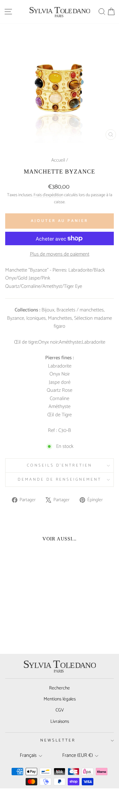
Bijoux (47, 310)
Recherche (59, 688)
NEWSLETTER (58, 740)
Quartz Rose (59, 390)
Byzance (15, 318)
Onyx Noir (59, 374)
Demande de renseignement (59, 479)
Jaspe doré (59, 382)
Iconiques (36, 318)
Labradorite (59, 366)
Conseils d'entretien (59, 465)
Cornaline (59, 399)
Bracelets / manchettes (80, 310)
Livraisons (59, 721)
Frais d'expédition (48, 195)
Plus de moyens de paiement (59, 254)
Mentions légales (60, 699)
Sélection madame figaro (83, 322)
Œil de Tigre (59, 415)
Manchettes (60, 318)
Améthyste (59, 406)
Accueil (58, 160)
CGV (60, 710)
